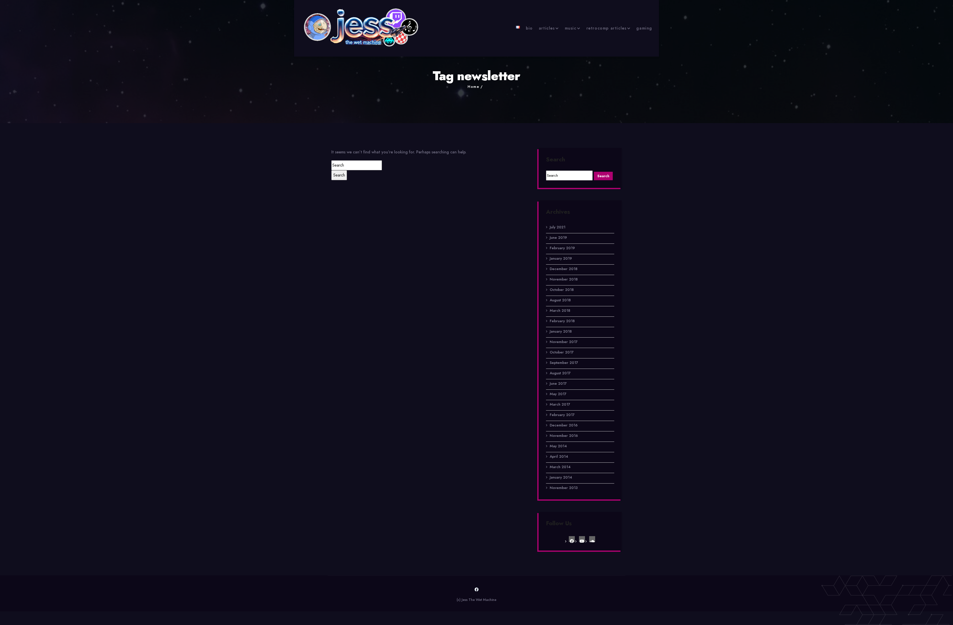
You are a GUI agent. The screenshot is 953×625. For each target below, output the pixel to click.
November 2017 (564, 342)
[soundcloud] (592, 539)
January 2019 (561, 258)
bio (529, 28)
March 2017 (560, 404)
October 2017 (562, 352)
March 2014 (560, 467)
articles (547, 28)
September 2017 (564, 362)
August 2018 (560, 300)
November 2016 (564, 435)
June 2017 (558, 383)
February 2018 (562, 321)
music (571, 28)
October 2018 (562, 289)
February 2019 (562, 248)
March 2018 (560, 310)
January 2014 (561, 477)
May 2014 (558, 446)
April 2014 (559, 456)
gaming (644, 28)
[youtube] (582, 539)
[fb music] (572, 539)
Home (473, 86)
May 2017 (558, 394)
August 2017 (560, 373)
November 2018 (564, 279)
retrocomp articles (606, 28)
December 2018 (564, 269)
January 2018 (561, 331)
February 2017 (562, 414)
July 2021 (557, 227)
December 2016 (564, 425)
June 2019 (558, 237)
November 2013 (564, 487)
